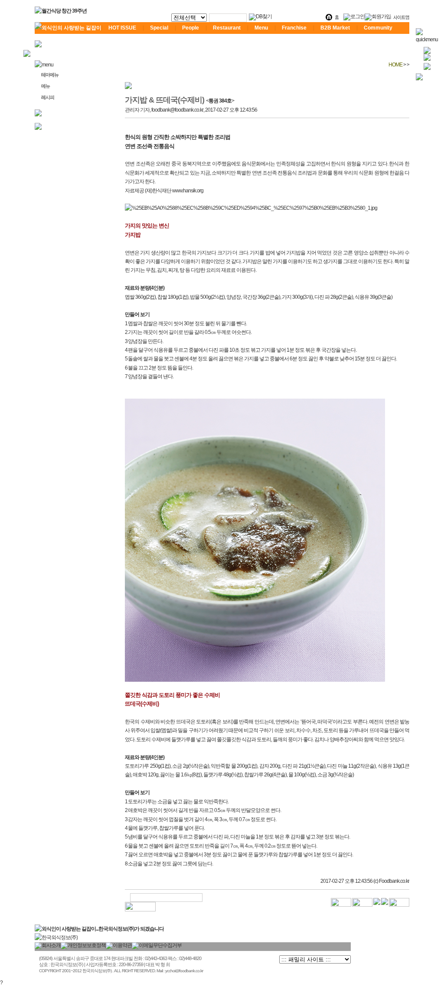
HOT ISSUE (122, 28)
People (190, 28)
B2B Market (335, 28)
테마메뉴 (50, 74)
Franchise (294, 28)
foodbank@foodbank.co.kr (177, 110)
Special (159, 28)
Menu (261, 28)
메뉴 (45, 86)
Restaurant (227, 28)
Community (378, 28)
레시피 (47, 97)
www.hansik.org (187, 191)
